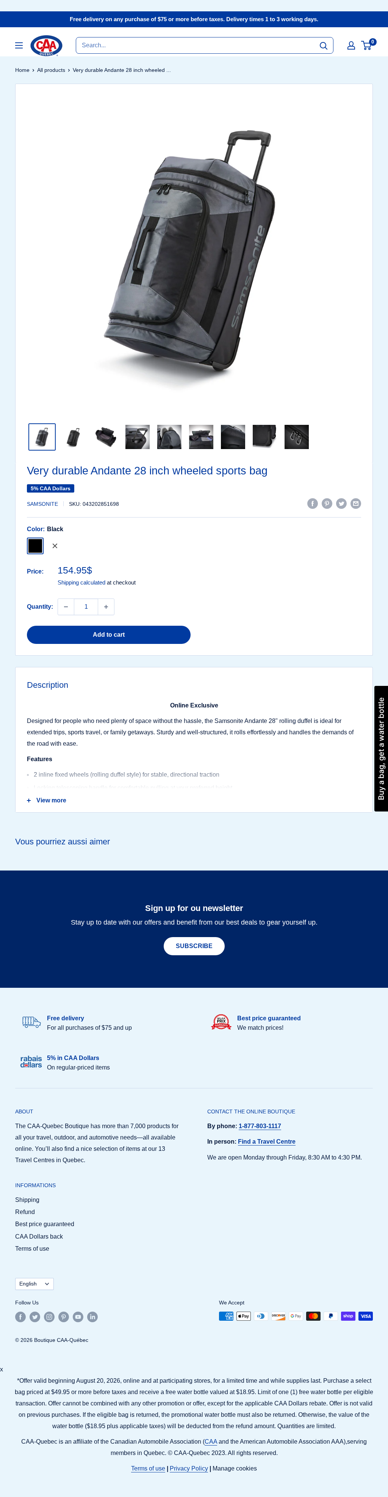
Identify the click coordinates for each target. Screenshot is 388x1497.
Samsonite (42, 504)
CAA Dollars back (39, 1236)
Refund (25, 1212)
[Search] (323, 45)
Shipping (27, 1200)
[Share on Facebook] (312, 503)
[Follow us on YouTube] (78, 1317)
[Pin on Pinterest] (327, 503)
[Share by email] (355, 503)
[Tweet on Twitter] (341, 503)
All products (51, 70)
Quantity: (40, 606)
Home (22, 70)
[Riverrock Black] (55, 546)
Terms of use (32, 1248)
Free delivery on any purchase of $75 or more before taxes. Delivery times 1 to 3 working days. (194, 19)
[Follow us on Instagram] (49, 1317)
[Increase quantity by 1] (106, 607)
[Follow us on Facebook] (20, 1317)
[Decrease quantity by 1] (66, 607)
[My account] (351, 45)
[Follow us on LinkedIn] (92, 1317)
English (28, 1284)
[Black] (35, 546)
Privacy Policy (189, 1468)
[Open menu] (19, 45)
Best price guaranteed (44, 1224)
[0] (366, 45)
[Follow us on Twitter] (35, 1317)
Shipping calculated (81, 582)
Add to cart (109, 634)
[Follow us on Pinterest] (63, 1317)
